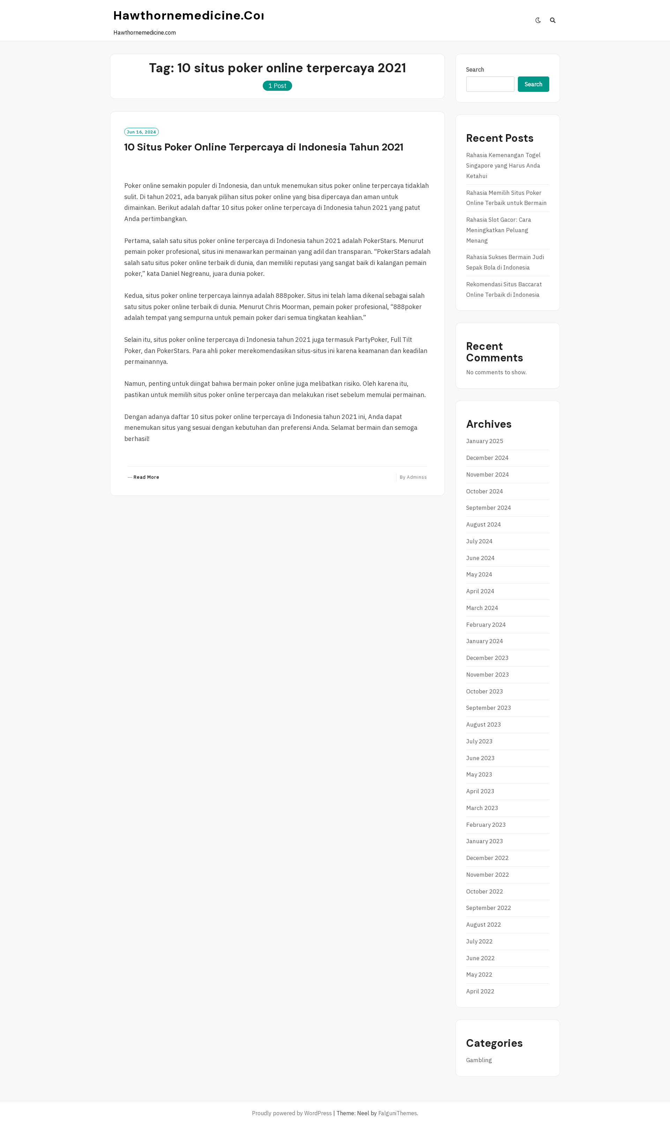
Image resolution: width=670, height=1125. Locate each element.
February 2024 (486, 624)
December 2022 (487, 858)
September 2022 (488, 908)
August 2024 (483, 524)
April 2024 (480, 591)
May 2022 (479, 974)
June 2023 (480, 758)
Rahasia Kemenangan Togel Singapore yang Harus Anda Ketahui (503, 165)
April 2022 (480, 991)
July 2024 (479, 541)
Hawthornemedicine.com (193, 15)
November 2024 (487, 474)
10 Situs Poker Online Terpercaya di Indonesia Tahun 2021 (263, 147)
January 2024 (484, 641)
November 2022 (487, 874)
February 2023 (486, 825)
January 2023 (484, 841)
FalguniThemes (397, 1113)
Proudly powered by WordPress (292, 1113)
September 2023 (488, 708)
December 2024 (487, 458)
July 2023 (479, 741)
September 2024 (488, 508)
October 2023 (484, 691)
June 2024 (480, 558)
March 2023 (482, 808)
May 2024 (479, 574)
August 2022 (483, 924)
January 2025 (484, 441)
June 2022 (480, 958)
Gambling (479, 1060)
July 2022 (479, 941)
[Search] (553, 20)
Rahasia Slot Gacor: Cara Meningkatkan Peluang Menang (498, 230)
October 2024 (484, 491)
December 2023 (487, 658)
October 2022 (484, 891)
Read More (146, 477)
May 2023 (479, 774)
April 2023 (480, 791)
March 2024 (482, 608)
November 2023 (487, 674)
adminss (417, 477)
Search (475, 69)
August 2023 (483, 724)
